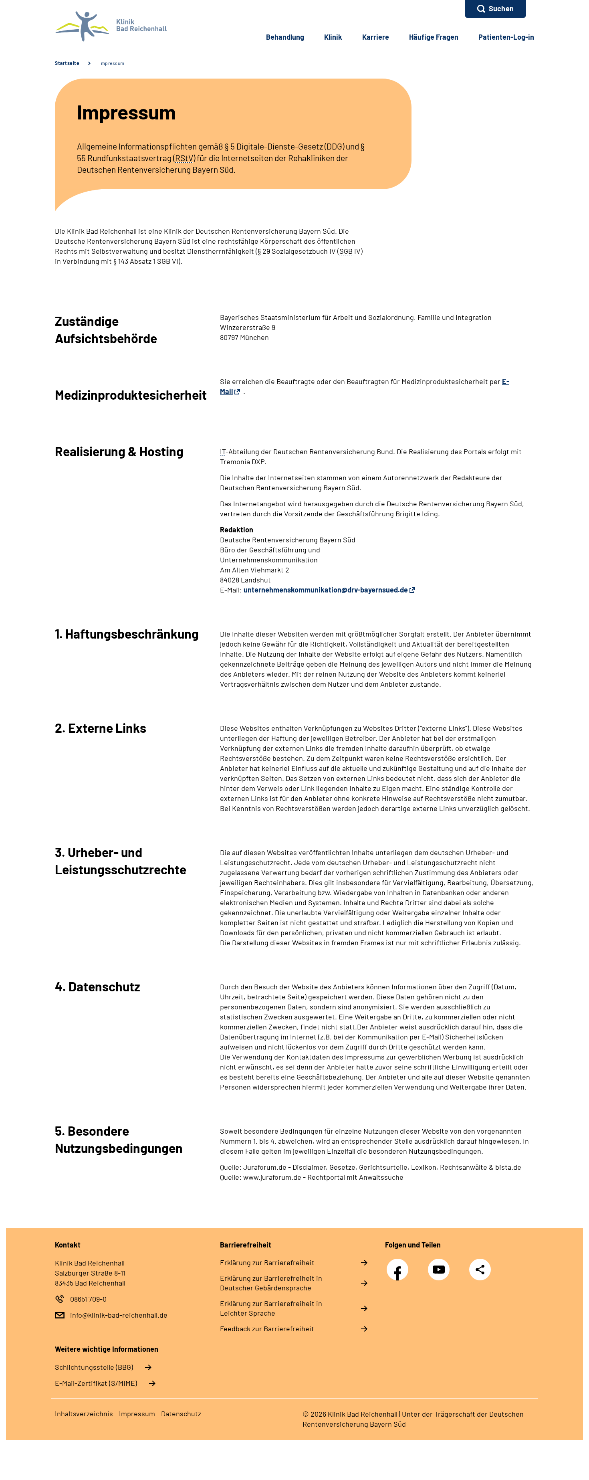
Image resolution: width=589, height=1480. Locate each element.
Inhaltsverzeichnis (84, 1413)
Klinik (333, 36)
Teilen (480, 1269)
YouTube (440, 1265)
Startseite (67, 63)
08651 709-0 (88, 1298)
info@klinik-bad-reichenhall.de (118, 1314)
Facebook (399, 1265)
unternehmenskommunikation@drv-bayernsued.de (326, 589)
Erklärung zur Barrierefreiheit (267, 1262)
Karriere (375, 36)
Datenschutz (181, 1413)
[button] (495, 9)
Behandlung (285, 36)
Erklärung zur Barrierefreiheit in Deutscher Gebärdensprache (271, 1283)
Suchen (501, 8)
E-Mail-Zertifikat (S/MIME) (96, 1383)
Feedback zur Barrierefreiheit (267, 1328)
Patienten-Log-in (506, 36)
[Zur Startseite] (109, 26)
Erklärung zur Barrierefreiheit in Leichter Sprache (271, 1308)
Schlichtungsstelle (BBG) (94, 1367)
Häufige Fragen (433, 36)
